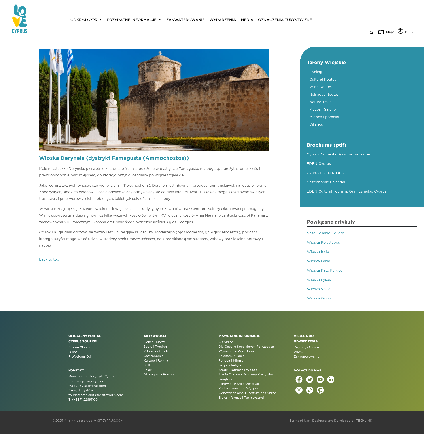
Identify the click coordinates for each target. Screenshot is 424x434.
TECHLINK (364, 420)
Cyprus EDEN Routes (325, 173)
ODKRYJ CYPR (83, 19)
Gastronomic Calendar (326, 182)
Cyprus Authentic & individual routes (339, 154)
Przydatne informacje (132, 19)
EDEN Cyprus (319, 163)
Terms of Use (300, 420)
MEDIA (247, 19)
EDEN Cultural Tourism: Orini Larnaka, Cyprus (346, 191)
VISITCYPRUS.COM (108, 420)
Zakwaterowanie (185, 19)
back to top (49, 259)
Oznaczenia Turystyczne (285, 19)
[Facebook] (299, 379)
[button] (371, 32)
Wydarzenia (223, 19)
